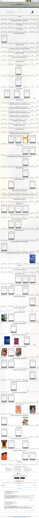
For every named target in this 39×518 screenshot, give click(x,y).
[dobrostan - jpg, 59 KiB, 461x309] (6, 499)
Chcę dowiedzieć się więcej (16, 517)
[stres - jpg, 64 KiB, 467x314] (5, 509)
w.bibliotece (19, 482)
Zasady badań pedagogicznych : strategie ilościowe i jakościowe (20, 468)
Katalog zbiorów (19, 8)
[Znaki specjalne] (32, 13)
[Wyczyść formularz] (31, 13)
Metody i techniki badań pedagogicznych (9, 468)
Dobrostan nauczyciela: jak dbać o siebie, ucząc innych (11, 491)
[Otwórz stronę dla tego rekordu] (4, 18)
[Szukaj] (32, 11)
